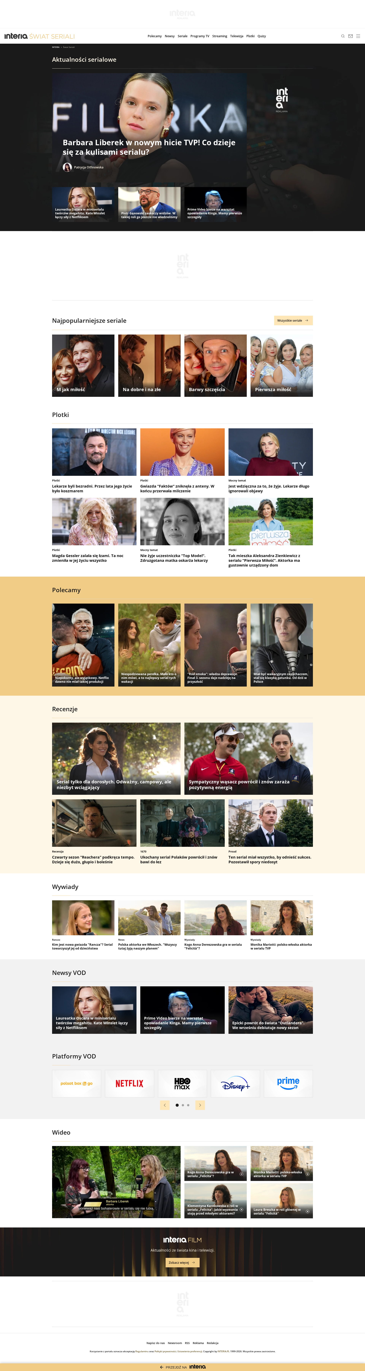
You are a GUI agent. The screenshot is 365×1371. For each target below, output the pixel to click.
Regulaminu (142, 1351)
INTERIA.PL (223, 1351)
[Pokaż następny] (200, 1105)
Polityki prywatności (165, 1351)
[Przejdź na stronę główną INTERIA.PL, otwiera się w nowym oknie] (16, 36)
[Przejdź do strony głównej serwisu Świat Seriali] (51, 36)
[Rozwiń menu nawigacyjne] (358, 36)
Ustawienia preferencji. (190, 1351)
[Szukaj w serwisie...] (343, 36)
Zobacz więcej (179, 1262)
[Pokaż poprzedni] (165, 1105)
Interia (56, 47)
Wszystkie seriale (289, 320)
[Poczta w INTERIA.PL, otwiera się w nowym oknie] (350, 36)
